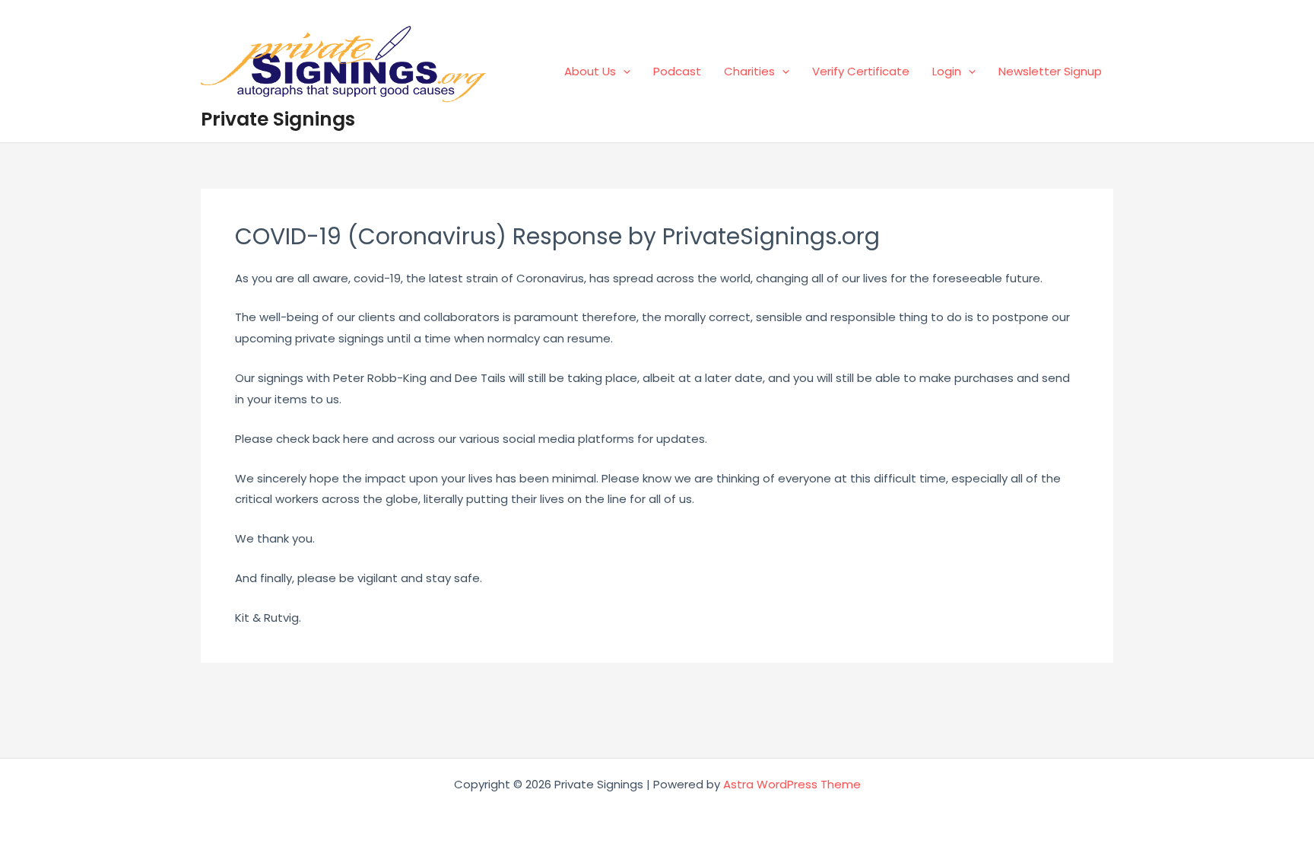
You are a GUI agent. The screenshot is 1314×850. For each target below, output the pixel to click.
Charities (749, 71)
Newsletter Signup (1050, 71)
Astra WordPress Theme (792, 784)
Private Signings (278, 119)
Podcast (677, 71)
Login (946, 71)
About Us (590, 71)
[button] (623, 71)
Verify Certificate (860, 71)
